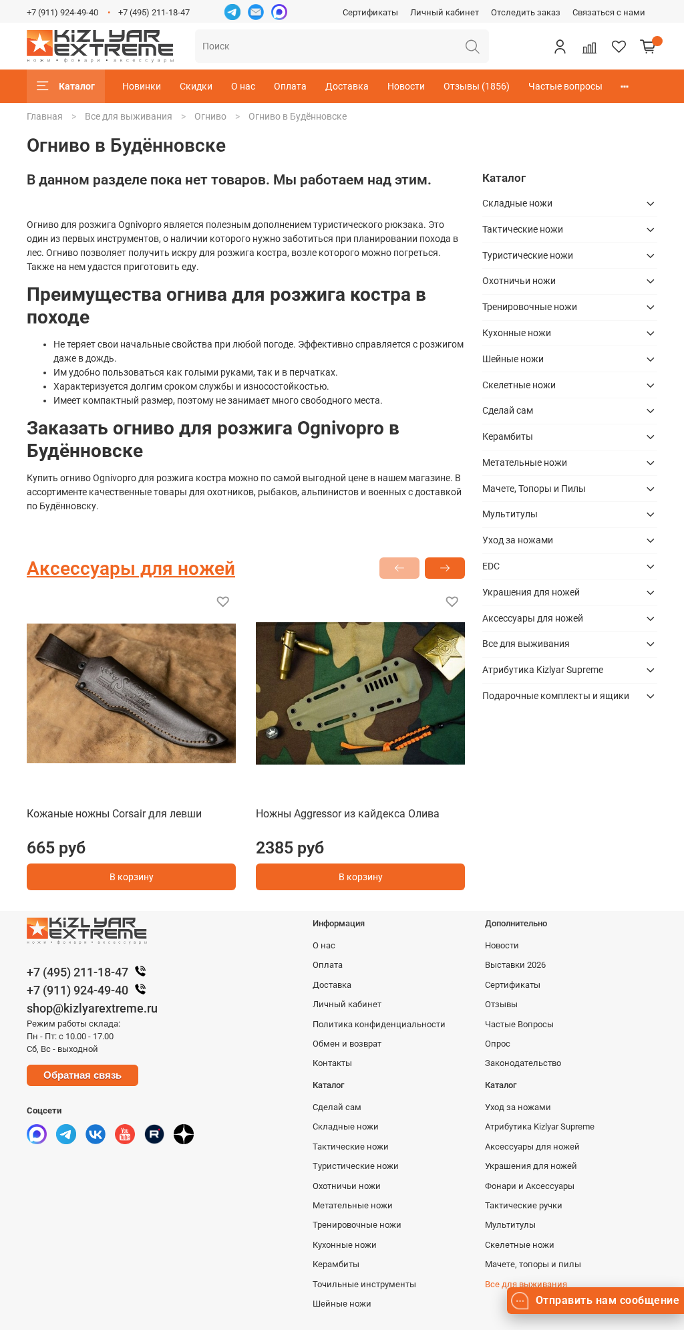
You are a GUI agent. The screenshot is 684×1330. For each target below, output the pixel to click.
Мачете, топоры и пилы (533, 1264)
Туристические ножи (527, 255)
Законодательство (523, 1063)
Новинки (141, 86)
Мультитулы (510, 514)
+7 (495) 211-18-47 (154, 12)
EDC (491, 566)
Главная (45, 116)
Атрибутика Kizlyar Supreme (542, 669)
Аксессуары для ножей (532, 618)
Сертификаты (370, 12)
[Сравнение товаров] (589, 46)
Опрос (497, 1044)
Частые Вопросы (519, 1024)
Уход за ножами (517, 540)
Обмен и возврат (347, 1044)
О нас (243, 86)
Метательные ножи (524, 462)
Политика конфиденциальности (379, 1024)
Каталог (77, 86)
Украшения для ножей (531, 592)
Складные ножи (517, 203)
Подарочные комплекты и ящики (555, 695)
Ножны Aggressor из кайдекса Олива (348, 813)
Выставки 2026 (515, 965)
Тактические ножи (522, 229)
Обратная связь (82, 1075)
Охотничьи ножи (519, 280)
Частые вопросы (565, 86)
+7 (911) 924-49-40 (62, 12)
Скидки (196, 86)
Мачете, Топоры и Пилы (534, 488)
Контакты (332, 1063)
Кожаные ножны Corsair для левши (114, 813)
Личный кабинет (444, 12)
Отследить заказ (525, 12)
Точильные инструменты (364, 1284)
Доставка (347, 86)
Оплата (290, 86)
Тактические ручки (523, 1205)
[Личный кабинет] (559, 46)
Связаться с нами (608, 12)
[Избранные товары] (618, 46)
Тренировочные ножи (529, 306)
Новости (406, 86)
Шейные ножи (513, 359)
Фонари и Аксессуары (529, 1186)
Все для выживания (128, 116)
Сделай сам (507, 410)
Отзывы (501, 1004)
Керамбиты (507, 436)
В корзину (132, 877)
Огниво (210, 116)
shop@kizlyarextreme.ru (92, 1008)
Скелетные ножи (519, 385)
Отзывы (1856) (477, 86)
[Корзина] (648, 46)
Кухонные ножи (516, 332)
